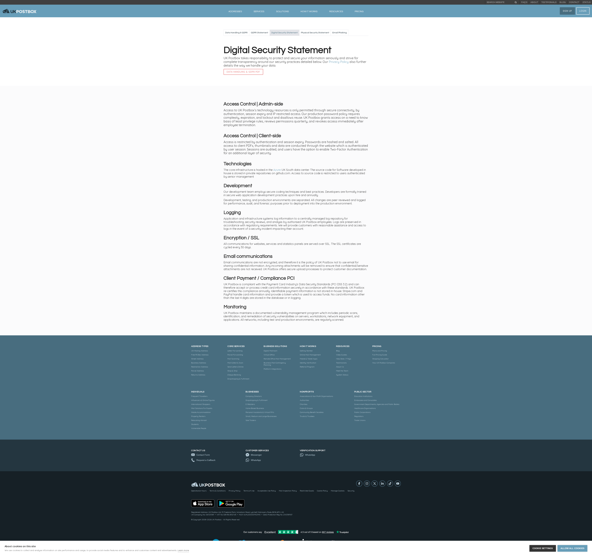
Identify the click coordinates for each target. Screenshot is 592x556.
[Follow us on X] (375, 483)
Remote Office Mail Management (277, 359)
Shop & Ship (232, 371)
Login (582, 11)
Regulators (358, 416)
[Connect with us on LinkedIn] (382, 483)
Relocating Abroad (199, 420)
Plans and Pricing (379, 351)
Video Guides (341, 355)
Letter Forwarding (235, 351)
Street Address (197, 359)
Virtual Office (269, 355)
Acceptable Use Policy (266, 491)
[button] (235, 11)
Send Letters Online (235, 367)
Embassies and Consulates (365, 400)
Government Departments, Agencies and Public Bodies (376, 404)
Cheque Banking (234, 375)
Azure (277, 170)
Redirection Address (199, 367)
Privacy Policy (339, 62)
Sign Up (567, 11)
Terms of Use (248, 491)
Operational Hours (198, 491)
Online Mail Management (310, 355)
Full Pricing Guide (379, 355)
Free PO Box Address (199, 355)
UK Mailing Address (199, 351)
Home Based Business (255, 408)
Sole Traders (251, 420)
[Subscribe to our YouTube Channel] (398, 483)
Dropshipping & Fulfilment (238, 379)
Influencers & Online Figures (203, 400)
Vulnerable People (198, 428)
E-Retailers (250, 404)
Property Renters (198, 416)
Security (350, 491)
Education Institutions (363, 396)
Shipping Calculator (380, 359)
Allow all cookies (572, 548)
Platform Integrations (272, 369)
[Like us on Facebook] (359, 483)
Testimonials (548, 2)
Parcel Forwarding (235, 355)
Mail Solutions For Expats (201, 408)
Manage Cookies (337, 491)
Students (195, 424)
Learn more (183, 550)
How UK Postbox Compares (383, 363)
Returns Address (198, 375)
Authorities (304, 400)
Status (586, 2)
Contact (574, 2)
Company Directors (254, 396)
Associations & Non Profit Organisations (316, 396)
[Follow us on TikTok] (390, 483)
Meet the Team (342, 371)
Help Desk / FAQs (343, 359)
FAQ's (524, 2)
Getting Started (306, 351)
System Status (342, 375)
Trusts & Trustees (307, 416)
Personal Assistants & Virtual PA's (260, 412)
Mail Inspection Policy (288, 491)
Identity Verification (308, 363)
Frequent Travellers (199, 396)
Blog (563, 2)
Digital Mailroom (270, 351)
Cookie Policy (322, 491)
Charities (303, 404)
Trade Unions (359, 420)
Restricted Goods (307, 491)
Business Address (198, 363)
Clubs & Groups (306, 408)
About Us (340, 367)
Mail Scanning (233, 359)
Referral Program (307, 367)
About (534, 2)
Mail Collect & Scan (235, 363)
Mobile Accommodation (201, 412)
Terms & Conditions (218, 491)
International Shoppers (200, 404)
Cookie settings (542, 548)
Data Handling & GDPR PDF (243, 71)
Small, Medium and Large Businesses (261, 416)
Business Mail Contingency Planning (275, 364)
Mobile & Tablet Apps (308, 359)
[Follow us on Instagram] (367, 483)
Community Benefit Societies (311, 412)
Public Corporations (362, 412)
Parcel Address (197, 371)
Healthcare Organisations (365, 408)
